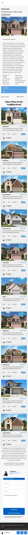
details (23, 134)
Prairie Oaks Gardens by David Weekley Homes (20, 82)
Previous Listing (5, 97)
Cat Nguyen (13, 471)
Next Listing (20, 96)
